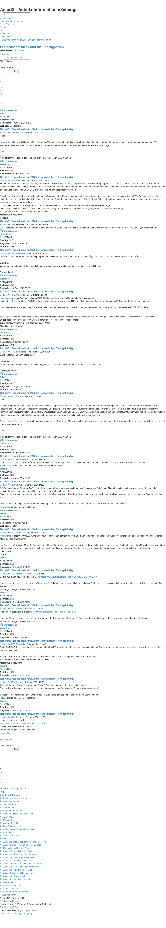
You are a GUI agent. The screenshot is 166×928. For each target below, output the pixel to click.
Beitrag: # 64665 (7, 132)
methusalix (5, 233)
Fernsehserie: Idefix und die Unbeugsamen (32, 47)
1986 (11, 519)
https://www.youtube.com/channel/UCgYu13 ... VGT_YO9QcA (69, 576)
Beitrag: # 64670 (7, 253)
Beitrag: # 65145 (7, 459)
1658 (11, 449)
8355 (11, 119)
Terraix (3, 468)
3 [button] (1, 84)
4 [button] (1, 87)
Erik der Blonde (48, 158)
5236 (11, 240)
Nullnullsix (5, 443)
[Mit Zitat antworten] (165, 2)
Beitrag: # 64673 (7, 351)
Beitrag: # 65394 (7, 717)
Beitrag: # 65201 (7, 484)
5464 (11, 170)
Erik (16, 50)
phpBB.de (32, 910)
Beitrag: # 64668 (7, 224)
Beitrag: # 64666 (7, 180)
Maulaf (22, 50)
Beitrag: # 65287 (7, 608)
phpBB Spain (14, 907)
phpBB (15, 904)
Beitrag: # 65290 (7, 644)
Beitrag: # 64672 (7, 294)
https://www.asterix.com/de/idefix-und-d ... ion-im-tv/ (52, 611)
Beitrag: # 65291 (7, 681)
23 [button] (2, 104)
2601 (11, 474)
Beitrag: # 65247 (7, 573)
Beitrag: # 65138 (7, 396)
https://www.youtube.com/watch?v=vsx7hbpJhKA (22, 723)
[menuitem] (11, 21)
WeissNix (4, 164)
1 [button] (1, 77)
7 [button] (1, 97)
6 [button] (1, 94)
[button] (0, 64)
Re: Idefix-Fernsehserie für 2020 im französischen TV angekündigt (37, 129)
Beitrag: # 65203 (7, 532)
